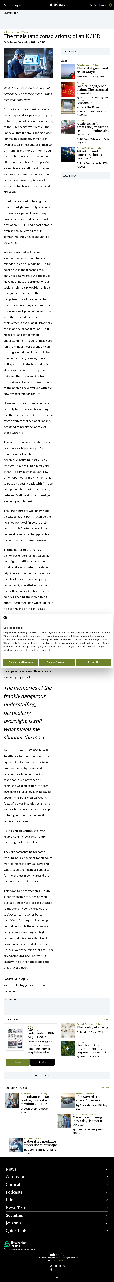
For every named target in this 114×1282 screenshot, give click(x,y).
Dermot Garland (60, 1260)
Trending (43, 1093)
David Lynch (30, 1108)
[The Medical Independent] (64, 1265)
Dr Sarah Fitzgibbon (85, 1024)
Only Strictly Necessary (21, 662)
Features (28, 1138)
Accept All (93, 662)
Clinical (13, 1184)
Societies (14, 1215)
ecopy (30, 1026)
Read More (104, 1088)
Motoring (80, 1093)
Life (9, 1199)
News (11, 1169)
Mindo (83, 76)
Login (18, 1062)
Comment (15, 1176)
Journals (14, 1223)
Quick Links (17, 1230)
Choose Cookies (55, 662)
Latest (35, 1093)
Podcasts (14, 1192)
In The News (25, 1093)
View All (105, 1019)
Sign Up (42, 1062)
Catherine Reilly (36, 1149)
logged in (26, 985)
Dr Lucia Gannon (84, 65)
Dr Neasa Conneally (12, 32)
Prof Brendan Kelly (93, 148)
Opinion (25, 32)
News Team (17, 1207)
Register (93, 5)
